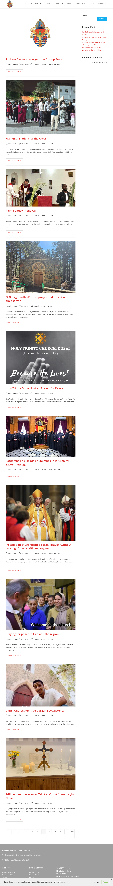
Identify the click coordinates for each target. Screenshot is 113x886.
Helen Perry (12, 64)
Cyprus (43, 64)
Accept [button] (105, 882)
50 (72, 831)
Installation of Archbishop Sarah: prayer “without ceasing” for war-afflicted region (38, 546)
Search (84, 15)
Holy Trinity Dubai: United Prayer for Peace (34, 388)
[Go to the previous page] (9, 831)
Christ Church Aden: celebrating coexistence (35, 710)
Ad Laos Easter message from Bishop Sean (34, 59)
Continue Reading (15, 70)
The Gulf (56, 64)
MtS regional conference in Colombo (94, 42)
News (50, 64)
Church (36, 64)
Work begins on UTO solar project (93, 45)
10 (61, 831)
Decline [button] (96, 882)
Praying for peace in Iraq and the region (32, 634)
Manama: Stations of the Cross (26, 138)
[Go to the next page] (72, 836)
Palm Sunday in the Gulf (22, 210)
